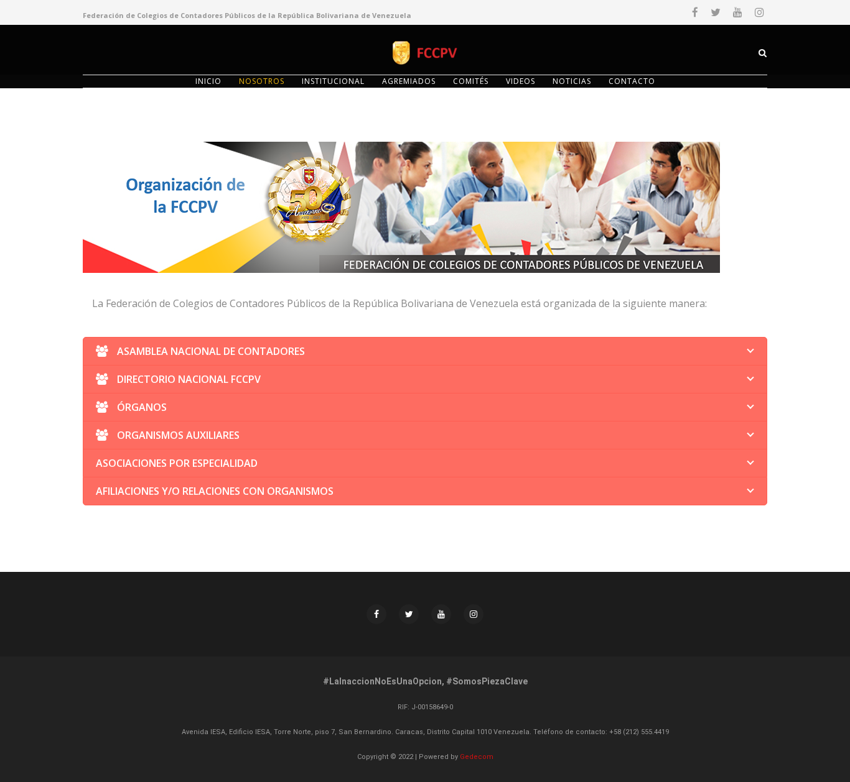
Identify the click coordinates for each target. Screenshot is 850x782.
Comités (470, 81)
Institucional (333, 81)
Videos (520, 81)
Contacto (632, 81)
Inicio (208, 81)
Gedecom (476, 757)
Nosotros (261, 81)
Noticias (572, 81)
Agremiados (409, 81)
